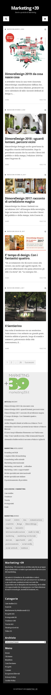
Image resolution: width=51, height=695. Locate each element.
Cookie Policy (10, 680)
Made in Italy (33, 532)
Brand (8, 520)
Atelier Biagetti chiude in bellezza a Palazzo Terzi (23, 423)
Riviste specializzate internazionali (17, 473)
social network (12, 548)
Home (7, 653)
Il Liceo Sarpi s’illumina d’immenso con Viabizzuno (23, 432)
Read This (43, 100)
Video (7, 631)
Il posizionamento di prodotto (15, 480)
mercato (9, 540)
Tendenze (8, 497)
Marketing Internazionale (14, 463)
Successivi (29, 362)
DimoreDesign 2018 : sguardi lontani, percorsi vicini (24, 140)
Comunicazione (36, 520)
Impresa (9, 528)
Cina (24, 520)
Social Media (27, 544)
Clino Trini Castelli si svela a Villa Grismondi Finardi (24, 436)
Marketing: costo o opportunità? (16, 470)
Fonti (6, 507)
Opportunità (20, 540)
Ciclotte (17, 520)
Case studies (8, 493)
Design (19, 524)
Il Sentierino (13, 326)
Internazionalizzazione (15, 532)
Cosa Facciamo (10, 663)
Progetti (8, 614)
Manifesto (9, 660)
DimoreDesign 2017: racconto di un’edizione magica (25, 200)
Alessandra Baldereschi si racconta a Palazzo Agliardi (24, 439)
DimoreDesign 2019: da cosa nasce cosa (24, 75)
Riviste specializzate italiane (14, 477)
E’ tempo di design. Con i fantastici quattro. (21, 256)
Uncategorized (10, 628)
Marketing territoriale (26, 536)
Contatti (8, 670)
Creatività (10, 524)
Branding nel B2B (11, 453)
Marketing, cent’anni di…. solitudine (18, 466)
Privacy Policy (10, 677)
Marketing (10, 536)
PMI (30, 540)
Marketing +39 (25, 8)
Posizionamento (12, 544)
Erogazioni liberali (12, 674)
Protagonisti (9, 503)
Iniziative (19, 528)
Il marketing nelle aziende (14, 459)
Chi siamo (8, 656)
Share (7, 100)
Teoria (7, 500)
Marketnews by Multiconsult (15, 610)
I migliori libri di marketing (15, 456)
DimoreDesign (31, 524)
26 (20, 362)
